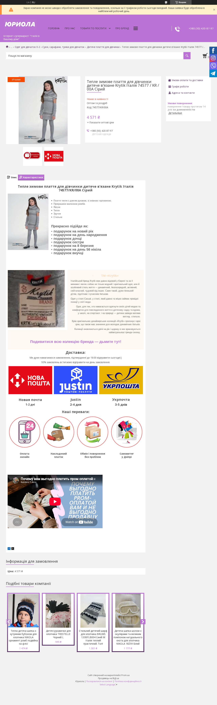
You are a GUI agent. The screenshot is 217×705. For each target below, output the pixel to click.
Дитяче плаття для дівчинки (103, 47)
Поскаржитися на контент (99, 681)
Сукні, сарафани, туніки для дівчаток (63, 47)
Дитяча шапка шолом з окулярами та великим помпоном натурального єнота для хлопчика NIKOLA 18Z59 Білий (128, 637)
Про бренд (122, 28)
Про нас (70, 28)
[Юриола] (20, 24)
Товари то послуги (93, 28)
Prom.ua (125, 675)
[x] (12, 549)
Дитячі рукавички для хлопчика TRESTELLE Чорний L (58, 634)
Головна (54, 28)
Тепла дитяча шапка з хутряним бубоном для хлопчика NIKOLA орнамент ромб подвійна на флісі (23, 637)
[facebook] (9, 549)
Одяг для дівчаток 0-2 (27, 47)
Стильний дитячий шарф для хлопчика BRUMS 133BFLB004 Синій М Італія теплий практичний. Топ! (93, 637)
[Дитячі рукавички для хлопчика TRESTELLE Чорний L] (58, 611)
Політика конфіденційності (128, 681)
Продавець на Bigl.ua (108, 678)
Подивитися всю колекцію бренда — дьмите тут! (75, 342)
